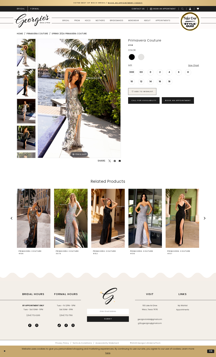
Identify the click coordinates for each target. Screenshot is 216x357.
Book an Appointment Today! (125, 3)
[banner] (32, 21)
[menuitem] (21, 9)
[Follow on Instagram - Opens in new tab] (73, 325)
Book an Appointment (178, 100)
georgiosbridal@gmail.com (150, 319)
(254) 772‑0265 (33, 315)
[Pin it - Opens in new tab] (115, 161)
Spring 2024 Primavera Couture (69, 34)
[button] (190, 9)
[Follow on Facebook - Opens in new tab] (66, 325)
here (107, 353)
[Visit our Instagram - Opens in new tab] (36, 325)
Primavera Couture (37, 34)
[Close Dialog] (4, 351)
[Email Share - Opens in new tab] (120, 161)
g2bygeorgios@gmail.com (150, 323)
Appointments (182, 310)
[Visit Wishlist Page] (198, 9)
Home (20, 34)
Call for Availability (144, 100)
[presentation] (33, 218)
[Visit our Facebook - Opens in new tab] (29, 325)
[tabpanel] (26, 54)
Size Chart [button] (193, 65)
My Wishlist (182, 306)
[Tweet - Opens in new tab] (109, 161)
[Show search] (182, 9)
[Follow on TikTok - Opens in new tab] (59, 325)
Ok (211, 351)
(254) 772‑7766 (66, 315)
